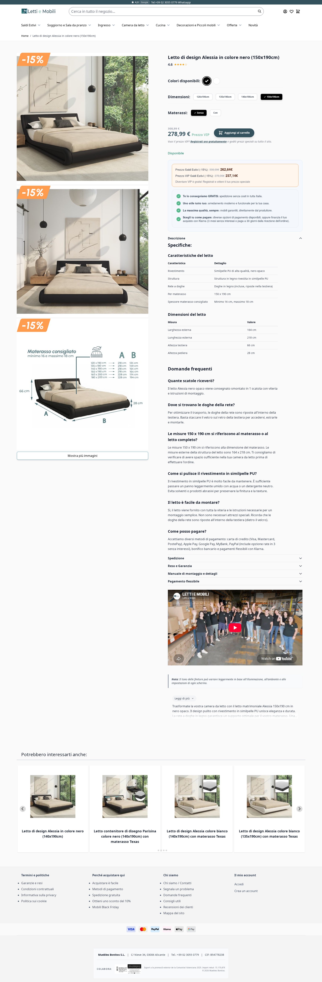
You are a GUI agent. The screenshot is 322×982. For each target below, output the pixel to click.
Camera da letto (133, 25)
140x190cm (247, 96)
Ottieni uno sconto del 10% (111, 901)
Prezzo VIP (200, 134)
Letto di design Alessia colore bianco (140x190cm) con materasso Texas (197, 834)
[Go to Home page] (39, 11)
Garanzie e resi (31, 883)
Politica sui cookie (34, 901)
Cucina (160, 25)
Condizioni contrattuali (37, 889)
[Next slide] (299, 809)
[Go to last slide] (23, 809)
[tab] (156, 850)
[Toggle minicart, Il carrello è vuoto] (298, 11)
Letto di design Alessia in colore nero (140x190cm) (53, 834)
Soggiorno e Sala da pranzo (67, 25)
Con (215, 112)
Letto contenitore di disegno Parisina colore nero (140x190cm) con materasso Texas (125, 836)
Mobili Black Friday (105, 907)
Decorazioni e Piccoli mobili (196, 25)
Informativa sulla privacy (38, 895)
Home (25, 36)
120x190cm (203, 96)
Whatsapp (184, 2)
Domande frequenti (177, 895)
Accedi (239, 884)
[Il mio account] (285, 11)
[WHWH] (216, 81)
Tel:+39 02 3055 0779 (164, 2)
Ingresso (104, 25)
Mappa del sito (173, 913)
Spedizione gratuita (106, 895)
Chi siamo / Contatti (177, 883)
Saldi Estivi (28, 25)
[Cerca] (259, 11)
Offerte (232, 25)
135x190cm (225, 96)
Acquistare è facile (105, 883)
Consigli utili (172, 901)
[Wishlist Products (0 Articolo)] (292, 11)
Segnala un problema (178, 889)
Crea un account (246, 891)
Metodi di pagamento (107, 889)
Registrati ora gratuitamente (208, 141)
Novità (253, 25)
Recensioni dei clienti (178, 907)
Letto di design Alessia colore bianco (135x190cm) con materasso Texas (269, 834)
